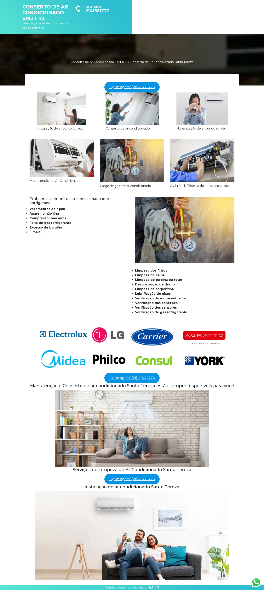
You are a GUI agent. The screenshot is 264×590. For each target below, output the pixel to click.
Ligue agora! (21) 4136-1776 (132, 87)
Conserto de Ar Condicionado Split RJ (45, 12)
